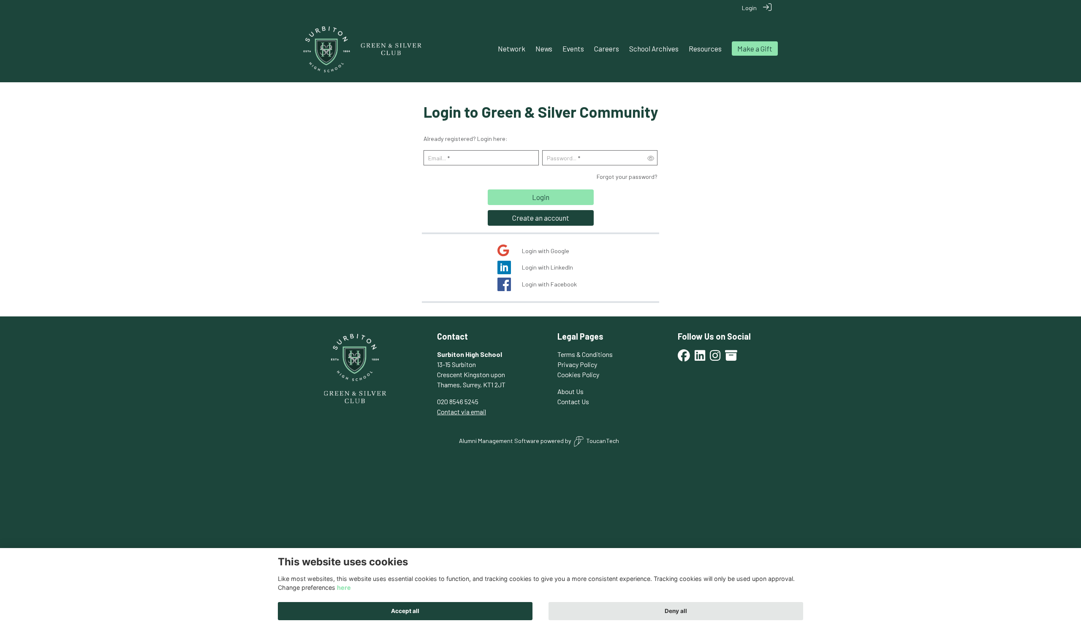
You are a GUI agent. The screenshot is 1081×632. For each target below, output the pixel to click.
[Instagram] (715, 357)
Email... (437, 158)
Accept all (405, 611)
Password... (561, 158)
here (344, 587)
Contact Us (573, 401)
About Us (570, 391)
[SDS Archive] (731, 357)
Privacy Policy (577, 364)
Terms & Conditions (585, 354)
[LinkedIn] (700, 357)
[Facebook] (684, 357)
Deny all (676, 611)
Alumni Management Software (499, 440)
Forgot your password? (627, 176)
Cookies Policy (578, 374)
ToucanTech (602, 440)
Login (749, 7)
